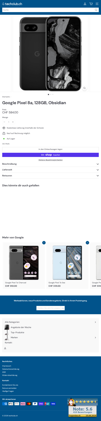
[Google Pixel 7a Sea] (67, 265)
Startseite (6, 97)
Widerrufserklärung (9, 375)
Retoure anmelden (9, 388)
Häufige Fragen (8, 391)
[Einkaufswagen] (91, 4)
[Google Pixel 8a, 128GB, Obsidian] (19, 209)
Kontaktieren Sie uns (10, 385)
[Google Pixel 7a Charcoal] (24, 265)
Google (19, 237)
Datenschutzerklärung (10, 369)
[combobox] (50, 10)
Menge (5, 117)
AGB (4, 372)
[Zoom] (84, 88)
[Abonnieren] (63, 308)
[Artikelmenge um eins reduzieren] (4, 122)
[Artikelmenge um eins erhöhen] (13, 122)
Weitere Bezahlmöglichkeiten (51, 160)
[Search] (96, 10)
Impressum (6, 366)
